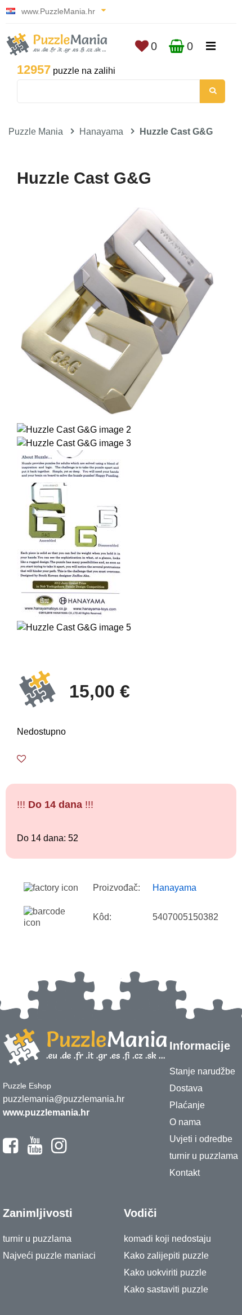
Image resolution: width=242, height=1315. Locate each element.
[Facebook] (10, 1150)
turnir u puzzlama (203, 1156)
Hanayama (101, 131)
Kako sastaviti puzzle (166, 1289)
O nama (185, 1122)
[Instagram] (58, 1150)
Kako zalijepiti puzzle (166, 1255)
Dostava (186, 1088)
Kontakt (184, 1173)
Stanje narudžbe (202, 1071)
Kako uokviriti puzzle (165, 1272)
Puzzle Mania (35, 131)
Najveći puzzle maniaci (49, 1255)
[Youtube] (34, 1150)
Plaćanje (187, 1105)
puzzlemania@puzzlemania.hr (63, 1099)
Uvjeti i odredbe (200, 1139)
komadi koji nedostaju (167, 1238)
